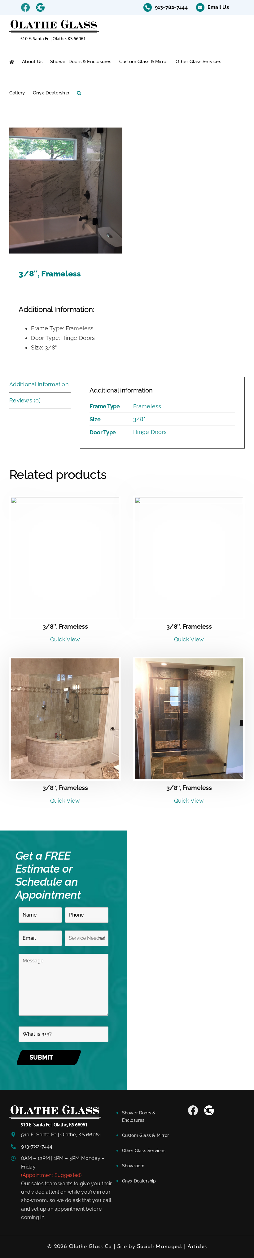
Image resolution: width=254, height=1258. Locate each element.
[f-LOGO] (55, 1108)
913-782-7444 (36, 1146)
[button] (79, 93)
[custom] (193, 1110)
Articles (197, 1247)
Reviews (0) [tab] (25, 400)
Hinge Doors (150, 432)
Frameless (147, 406)
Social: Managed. (159, 1247)
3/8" (139, 419)
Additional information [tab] (39, 384)
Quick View (65, 639)
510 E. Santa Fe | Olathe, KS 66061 (61, 1135)
